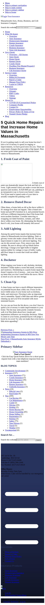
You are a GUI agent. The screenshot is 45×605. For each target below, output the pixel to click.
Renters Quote (15, 61)
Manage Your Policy (17, 82)
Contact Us (13, 107)
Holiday (12, 407)
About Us (9, 100)
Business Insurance (16, 48)
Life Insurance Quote (17, 70)
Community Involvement (15, 371)
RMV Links (14, 93)
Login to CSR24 (16, 84)
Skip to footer (10, 12)
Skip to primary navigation (16, 5)
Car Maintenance (16, 400)
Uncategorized (11, 430)
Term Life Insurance (17, 50)
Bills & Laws (14, 391)
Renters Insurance (16, 43)
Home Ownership (16, 412)
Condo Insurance (16, 45)
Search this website (8, 27)
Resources (9, 86)
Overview (13, 36)
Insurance (9, 373)
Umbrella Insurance (17, 387)
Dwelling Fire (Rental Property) (22, 66)
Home (7, 32)
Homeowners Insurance (18, 41)
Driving (12, 405)
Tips (6, 396)
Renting (12, 419)
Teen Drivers (14, 423)
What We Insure (11, 34)
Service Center (11, 73)
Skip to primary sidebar (14, 10)
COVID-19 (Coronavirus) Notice (22, 102)
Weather (12, 428)
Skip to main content (13, 8)
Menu (7, 3)
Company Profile (16, 105)
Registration (14, 416)
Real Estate (13, 393)
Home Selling (14, 414)
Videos (12, 96)
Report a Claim (15, 80)
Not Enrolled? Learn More (15, 595)
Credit (11, 403)
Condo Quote (14, 64)
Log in (22, 602)
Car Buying (14, 398)
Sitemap (12, 98)
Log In (8, 593)
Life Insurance (15, 382)
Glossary (12, 91)
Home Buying (15, 409)
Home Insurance (15, 380)
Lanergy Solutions (10, 602)
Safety (11, 421)
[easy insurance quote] (22, 352)
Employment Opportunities (20, 109)
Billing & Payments (17, 77)
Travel (11, 425)
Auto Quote (14, 57)
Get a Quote (10, 52)
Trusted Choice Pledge (18, 114)
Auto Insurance (15, 38)
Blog (7, 116)
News (7, 389)
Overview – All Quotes (18, 54)
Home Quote (14, 59)
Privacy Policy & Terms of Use (21, 112)
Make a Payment (11, 552)
